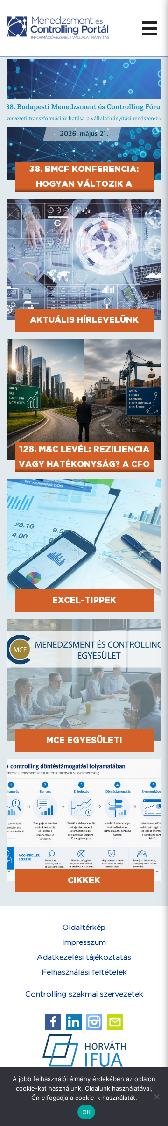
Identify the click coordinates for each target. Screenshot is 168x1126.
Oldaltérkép (84, 927)
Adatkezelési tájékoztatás (84, 957)
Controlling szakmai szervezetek (84, 994)
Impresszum (84, 942)
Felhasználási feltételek (84, 972)
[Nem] (156, 1096)
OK (86, 1112)
